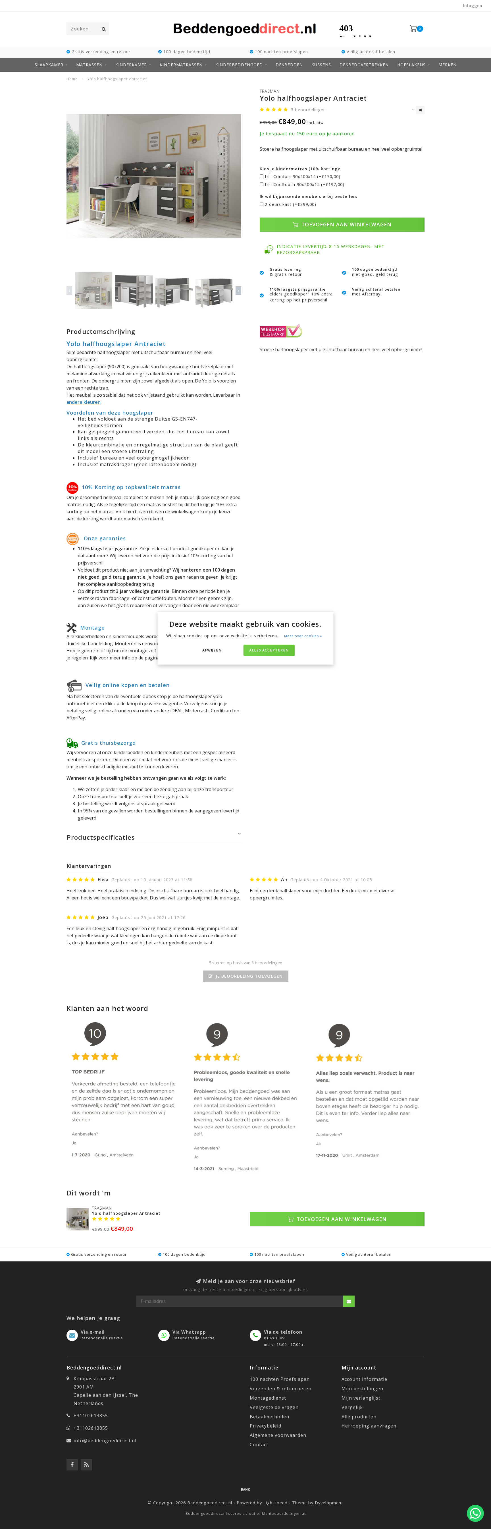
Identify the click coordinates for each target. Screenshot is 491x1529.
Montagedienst (268, 1398)
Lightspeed (275, 1502)
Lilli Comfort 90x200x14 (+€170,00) (302, 176)
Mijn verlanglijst (361, 1398)
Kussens (321, 64)
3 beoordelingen (308, 109)
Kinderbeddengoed (239, 64)
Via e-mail (93, 1332)
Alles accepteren (269, 650)
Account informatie (364, 1379)
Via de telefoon (283, 1332)
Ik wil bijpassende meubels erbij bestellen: (308, 196)
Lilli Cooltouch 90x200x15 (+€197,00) (304, 184)
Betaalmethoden (269, 1417)
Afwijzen (212, 650)
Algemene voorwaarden (278, 1435)
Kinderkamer (131, 64)
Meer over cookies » (303, 636)
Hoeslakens (411, 64)
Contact (259, 1444)
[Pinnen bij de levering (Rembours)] (245, 1489)
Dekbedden (289, 64)
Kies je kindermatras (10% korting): (300, 168)
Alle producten (359, 1417)
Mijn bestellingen (362, 1388)
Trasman (270, 91)
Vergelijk (352, 1407)
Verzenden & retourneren (280, 1388)
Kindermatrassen (181, 64)
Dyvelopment (329, 1502)
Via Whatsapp (189, 1332)
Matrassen (89, 64)
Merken (447, 64)
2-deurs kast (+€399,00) (290, 204)
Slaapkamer (49, 64)
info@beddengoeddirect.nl (105, 1440)
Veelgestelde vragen (274, 1407)
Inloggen (472, 5)
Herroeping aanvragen (369, 1426)
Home (72, 78)
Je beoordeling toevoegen (248, 976)
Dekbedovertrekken (364, 64)
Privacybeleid (265, 1426)
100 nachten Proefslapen (280, 1379)
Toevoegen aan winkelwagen (346, 224)
